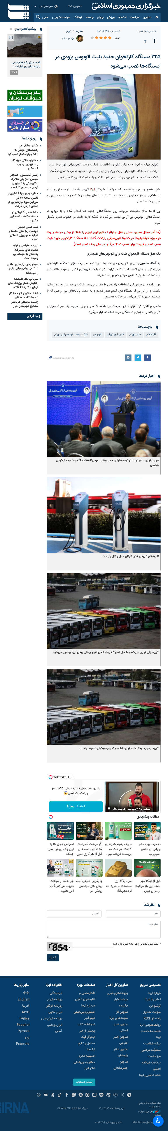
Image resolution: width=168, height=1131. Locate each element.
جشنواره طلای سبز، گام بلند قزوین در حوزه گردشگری (24, 164)
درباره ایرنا (154, 993)
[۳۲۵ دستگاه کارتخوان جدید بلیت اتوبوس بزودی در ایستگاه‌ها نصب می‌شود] (104, 117)
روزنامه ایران (54, 999)
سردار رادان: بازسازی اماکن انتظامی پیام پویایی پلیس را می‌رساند (22, 268)
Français (22, 1044)
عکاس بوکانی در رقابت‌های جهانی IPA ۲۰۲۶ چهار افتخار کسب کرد (23, 149)
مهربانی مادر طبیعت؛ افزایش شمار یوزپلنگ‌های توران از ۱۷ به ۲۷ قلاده (23, 283)
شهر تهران (135, 334)
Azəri (25, 1012)
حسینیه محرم (87, 1056)
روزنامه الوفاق (54, 1006)
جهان (100, 17)
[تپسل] (50, 777)
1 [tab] (25, 29)
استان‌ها (79, 31)
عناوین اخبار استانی (121, 1027)
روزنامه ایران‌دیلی (51, 1018)
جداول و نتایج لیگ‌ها (86, 1046)
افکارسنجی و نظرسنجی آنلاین (85, 996)
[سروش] (81, 1095)
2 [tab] (20, 29)
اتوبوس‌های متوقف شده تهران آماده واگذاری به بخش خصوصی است (119, 748)
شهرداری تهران (115, 334)
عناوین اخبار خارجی (121, 1040)
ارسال (53, 958)
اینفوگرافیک (87, 1037)
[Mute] (115, 808)
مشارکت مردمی (151, 1050)
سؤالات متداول (152, 1012)
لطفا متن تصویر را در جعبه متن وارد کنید (136, 944)
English (23, 999)
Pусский (23, 1031)
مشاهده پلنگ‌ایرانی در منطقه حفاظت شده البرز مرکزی (24, 216)
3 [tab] (15, 29)
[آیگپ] (94, 1095)
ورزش (111, 17)
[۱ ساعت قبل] (24, 45)
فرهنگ (78, 17)
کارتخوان (151, 334)
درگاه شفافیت (152, 1043)
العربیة (25, 1006)
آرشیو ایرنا (155, 1006)
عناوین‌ (147, 17)
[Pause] (109, 808)
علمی (45, 17)
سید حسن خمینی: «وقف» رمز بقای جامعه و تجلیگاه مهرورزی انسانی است (23, 233)
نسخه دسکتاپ (84, 1082)
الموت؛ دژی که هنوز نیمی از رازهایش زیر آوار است (26, 64)
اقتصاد (122, 17)
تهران (68, 31)
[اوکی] (53, 1095)
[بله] (101, 1095)
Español (23, 1025)
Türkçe (24, 1018)
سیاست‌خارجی (61, 17)
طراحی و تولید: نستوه (149, 1113)
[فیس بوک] (67, 1095)
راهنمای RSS (152, 1018)
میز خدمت (154, 1056)
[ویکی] (46, 1095)
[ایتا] (88, 1095)
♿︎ (158, 1121)
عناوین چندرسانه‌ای (120, 1065)
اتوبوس (97, 334)
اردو (26, 1037)
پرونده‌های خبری (117, 993)
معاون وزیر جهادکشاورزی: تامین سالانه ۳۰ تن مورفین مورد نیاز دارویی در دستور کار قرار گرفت (22, 200)
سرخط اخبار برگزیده (121, 1002)
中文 (26, 993)
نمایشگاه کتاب (86, 1024)
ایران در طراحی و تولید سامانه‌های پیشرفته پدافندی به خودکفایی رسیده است (25, 252)
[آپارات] (108, 1095)
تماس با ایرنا (153, 999)
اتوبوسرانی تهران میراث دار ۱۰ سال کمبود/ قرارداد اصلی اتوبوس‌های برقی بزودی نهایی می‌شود (106, 652)
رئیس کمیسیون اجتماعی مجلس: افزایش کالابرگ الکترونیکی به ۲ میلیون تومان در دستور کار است (23, 181)
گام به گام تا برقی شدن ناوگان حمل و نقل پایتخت (131, 556)
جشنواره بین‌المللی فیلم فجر (84, 1015)
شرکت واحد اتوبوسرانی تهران (71, 334)
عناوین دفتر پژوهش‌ (121, 1052)
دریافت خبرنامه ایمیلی (151, 1066)
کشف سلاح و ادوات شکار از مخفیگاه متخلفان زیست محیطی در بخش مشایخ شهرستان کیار (23, 300)
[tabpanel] (24, 55)
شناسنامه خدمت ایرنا (151, 1034)
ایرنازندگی (56, 993)
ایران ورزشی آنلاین (54, 1028)
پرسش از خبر (87, 1031)
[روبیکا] (115, 1095)
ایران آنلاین (55, 1012)
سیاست (134, 17)
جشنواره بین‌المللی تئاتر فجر (84, 1065)
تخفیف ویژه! (76, 807)
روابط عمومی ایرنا (150, 1025)
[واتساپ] (39, 1095)
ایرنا (126, 6)
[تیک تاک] (60, 1095)
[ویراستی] (74, 1095)
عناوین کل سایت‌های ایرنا (119, 1015)
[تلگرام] (129, 1095)
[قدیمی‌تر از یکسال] (104, 419)
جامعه (89, 17)
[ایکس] (122, 1095)
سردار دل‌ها (88, 1005)
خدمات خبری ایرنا (150, 1075)
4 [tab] (11, 29)
